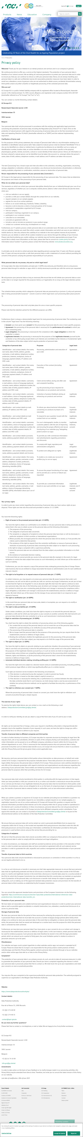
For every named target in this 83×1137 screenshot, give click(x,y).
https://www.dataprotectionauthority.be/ (15, 991)
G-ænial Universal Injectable (9, 1098)
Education (64, 1095)
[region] (41, 1130)
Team (63, 1090)
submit (80, 14)
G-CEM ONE (4, 1093)
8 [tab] (77, 49)
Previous (6, 21)
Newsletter (24, 1098)
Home (3, 57)
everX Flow (4, 1115)
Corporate (24, 1093)
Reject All (73, 1133)
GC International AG (47, 1095)
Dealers (63, 1093)
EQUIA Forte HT (6, 1103)
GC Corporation (45, 1093)
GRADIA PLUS (5, 1105)
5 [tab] (71, 49)
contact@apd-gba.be (9, 1019)
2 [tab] (65, 49)
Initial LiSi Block (6, 1110)
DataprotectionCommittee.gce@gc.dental (22, 707)
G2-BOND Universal (7, 1090)
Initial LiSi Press (6, 1112)
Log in (79, 6)
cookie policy (63, 239)
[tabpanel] (41, 36)
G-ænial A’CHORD (6, 1095)
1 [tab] (63, 49)
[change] (71, 6)
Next (77, 21)
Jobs (23, 1090)
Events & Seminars (26, 1095)
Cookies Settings (6, 1133)
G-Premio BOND (6, 1100)
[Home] (11, 6)
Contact (63, 1098)
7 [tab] (75, 49)
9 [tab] (79, 49)
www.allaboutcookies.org (63, 242)
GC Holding (44, 1090)
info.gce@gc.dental (8, 1063)
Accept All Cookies (59, 1133)
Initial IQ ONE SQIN (6, 1107)
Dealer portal (65, 1100)
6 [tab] (73, 49)
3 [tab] (67, 49)
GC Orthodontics (46, 1098)
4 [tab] (69, 49)
